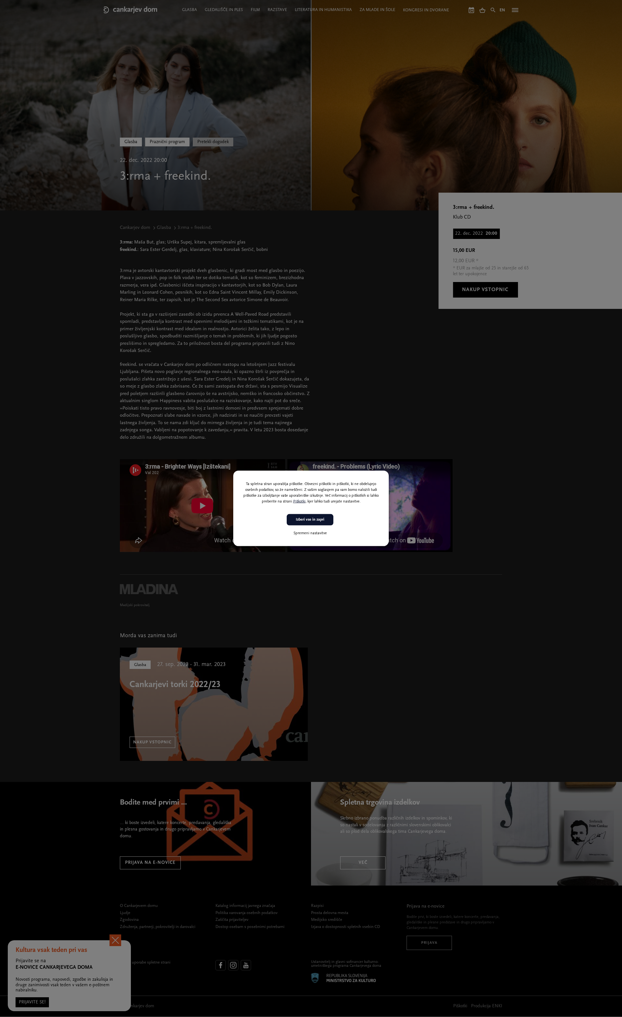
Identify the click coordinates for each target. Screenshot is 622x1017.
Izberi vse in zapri (310, 520)
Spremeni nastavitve (310, 533)
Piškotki (299, 501)
